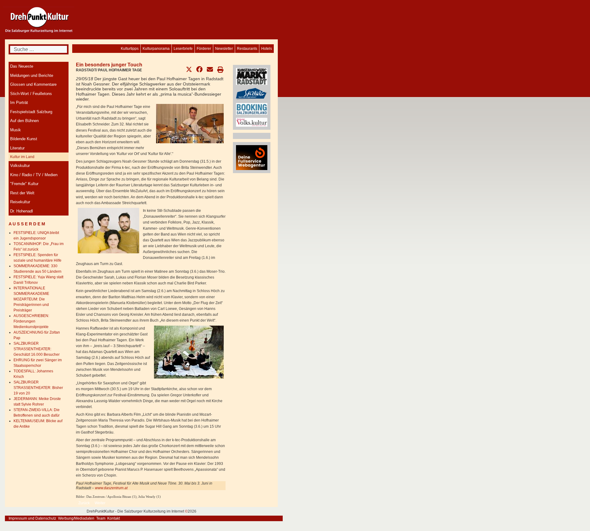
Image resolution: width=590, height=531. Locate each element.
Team (100, 518)
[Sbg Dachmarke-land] (251, 94)
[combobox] (38, 49)
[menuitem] (266, 48)
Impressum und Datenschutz (32, 518)
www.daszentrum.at (111, 488)
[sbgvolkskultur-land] (251, 122)
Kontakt (113, 518)
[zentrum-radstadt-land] (251, 76)
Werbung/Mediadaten (76, 518)
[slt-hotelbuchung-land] (251, 108)
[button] (189, 69)
